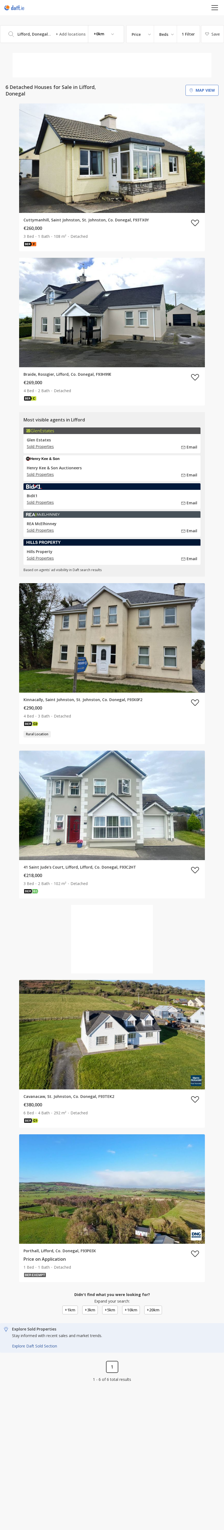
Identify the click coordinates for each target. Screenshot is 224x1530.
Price (136, 34)
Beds (163, 34)
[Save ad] (195, 222)
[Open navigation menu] (215, 7)
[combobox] (62, 34)
